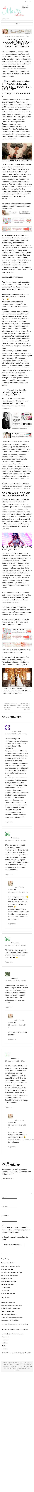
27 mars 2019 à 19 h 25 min (15, 840)
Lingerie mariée (6, 1278)
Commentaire (7, 1179)
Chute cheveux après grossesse (12, 1317)
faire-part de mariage (10, 602)
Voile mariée (5, 1287)
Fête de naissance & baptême (11, 1305)
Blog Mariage (5, 1259)
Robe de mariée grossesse (10, 1308)
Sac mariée (5, 1290)
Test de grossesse (7, 1311)
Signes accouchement (8, 1314)
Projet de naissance (8, 1302)
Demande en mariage (8, 1281)
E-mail (5, 1206)
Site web (5, 1216)
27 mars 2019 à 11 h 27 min (15, 1061)
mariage (21, 51)
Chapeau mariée (7, 1269)
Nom (4, 1197)
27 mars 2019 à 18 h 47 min (15, 945)
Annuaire (18, 1364)
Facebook (5, 1337)
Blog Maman (5, 1297)
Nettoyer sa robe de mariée (10, 1266)
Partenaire (27, 1364)
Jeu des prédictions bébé (10, 1320)
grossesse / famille (18, 1366)
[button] (17, 23)
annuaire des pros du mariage (11, 1272)
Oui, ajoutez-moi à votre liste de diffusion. (15, 1238)
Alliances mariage (7, 1284)
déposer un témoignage (9, 1275)
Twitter (4, 1346)
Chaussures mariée (8, 1293)
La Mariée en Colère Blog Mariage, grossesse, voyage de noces (17, 11)
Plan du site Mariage (8, 1263)
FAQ (11, 1364)
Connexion (28, 2)
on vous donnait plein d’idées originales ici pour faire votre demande (16, 511)
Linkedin (5, 1349)
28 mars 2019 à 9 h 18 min (18, 892)
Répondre (9, 822)
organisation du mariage (21, 488)
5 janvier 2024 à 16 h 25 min (16, 734)
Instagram (5, 1340)
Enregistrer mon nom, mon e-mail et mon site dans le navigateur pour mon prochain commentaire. (16, 1230)
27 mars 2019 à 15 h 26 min (15, 980)
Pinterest (5, 1343)
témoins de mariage (21, 478)
